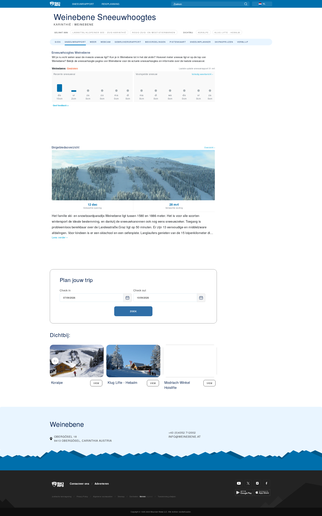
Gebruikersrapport (128, 41)
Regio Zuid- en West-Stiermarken (153, 32)
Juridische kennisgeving (61, 496)
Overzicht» (209, 147)
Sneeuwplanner (200, 41)
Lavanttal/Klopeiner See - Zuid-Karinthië (99, 32)
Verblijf (242, 41)
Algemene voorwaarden (103, 496)
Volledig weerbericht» (202, 74)
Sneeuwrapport (83, 4)
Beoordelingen (155, 41)
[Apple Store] (262, 492)
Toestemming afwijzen (167, 496)
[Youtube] (239, 483)
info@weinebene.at (185, 436)
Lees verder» (60, 237)
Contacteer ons (79, 483)
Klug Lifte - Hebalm (227, 32)
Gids (58, 41)
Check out (139, 290)
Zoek (133, 311)
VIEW (96, 383)
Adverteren (102, 483)
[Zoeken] (246, 4)
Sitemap (121, 496)
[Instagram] (257, 483)
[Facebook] (266, 483)
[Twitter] (248, 483)
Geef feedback (60, 105)
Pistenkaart (178, 41)
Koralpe (203, 32)
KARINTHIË (62, 24)
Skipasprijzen (224, 41)
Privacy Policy (82, 496)
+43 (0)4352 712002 (182, 432)
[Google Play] (244, 492)
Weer (93, 41)
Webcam (106, 41)
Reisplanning (111, 4)
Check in (65, 290)
